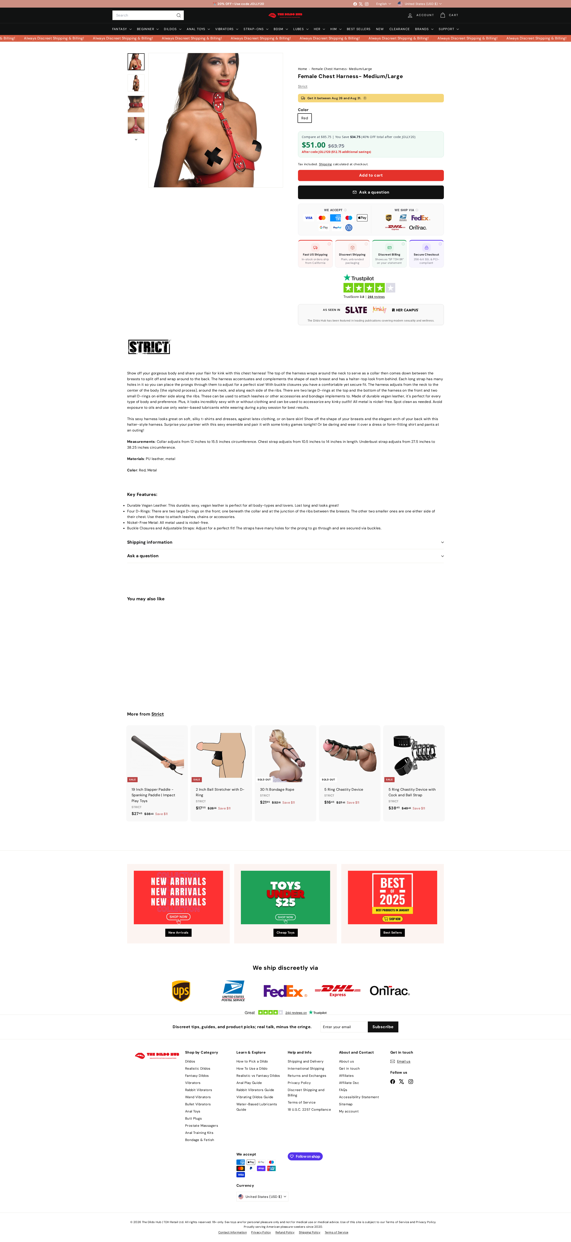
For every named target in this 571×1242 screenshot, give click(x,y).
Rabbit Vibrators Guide (255, 1090)
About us (346, 1061)
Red (304, 118)
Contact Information (232, 1232)
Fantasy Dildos (197, 1075)
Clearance (399, 29)
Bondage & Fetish (199, 1140)
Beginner (146, 29)
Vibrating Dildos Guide (254, 1097)
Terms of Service (302, 1102)
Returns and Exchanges (307, 1075)
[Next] (136, 138)
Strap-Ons (254, 29)
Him (334, 29)
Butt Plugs (193, 1118)
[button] (335, 219)
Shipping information (150, 542)
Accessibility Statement (359, 1097)
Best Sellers (359, 29)
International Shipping (306, 1068)
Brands (422, 29)
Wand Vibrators (198, 1097)
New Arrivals (178, 932)
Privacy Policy (299, 1083)
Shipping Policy (309, 1232)
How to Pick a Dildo (252, 1061)
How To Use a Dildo (251, 1068)
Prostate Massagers (201, 1125)
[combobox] (148, 15)
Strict (302, 86)
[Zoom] (216, 120)
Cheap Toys (286, 932)
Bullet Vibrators (198, 1104)
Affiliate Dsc (349, 1083)
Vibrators (225, 29)
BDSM (279, 29)
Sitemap (346, 1104)
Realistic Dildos (197, 1068)
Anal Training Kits (199, 1133)
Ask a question (143, 556)
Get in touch (349, 1068)
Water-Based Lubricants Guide (256, 1107)
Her (318, 29)
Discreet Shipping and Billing (306, 1093)
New (380, 29)
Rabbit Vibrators (198, 1090)
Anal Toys (197, 29)
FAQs (343, 1090)
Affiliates (346, 1075)
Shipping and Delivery (305, 1061)
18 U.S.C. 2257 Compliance (309, 1109)
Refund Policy (284, 1232)
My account (349, 1111)
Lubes (299, 29)
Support (447, 29)
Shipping (325, 164)
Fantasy (120, 29)
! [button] (364, 97)
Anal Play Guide (249, 1083)
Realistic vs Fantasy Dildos (258, 1075)
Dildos (171, 29)
